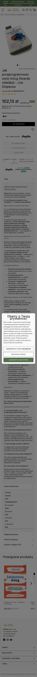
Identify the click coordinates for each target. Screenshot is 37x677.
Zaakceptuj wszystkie (18, 360)
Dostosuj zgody (18, 354)
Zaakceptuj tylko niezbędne (18, 349)
